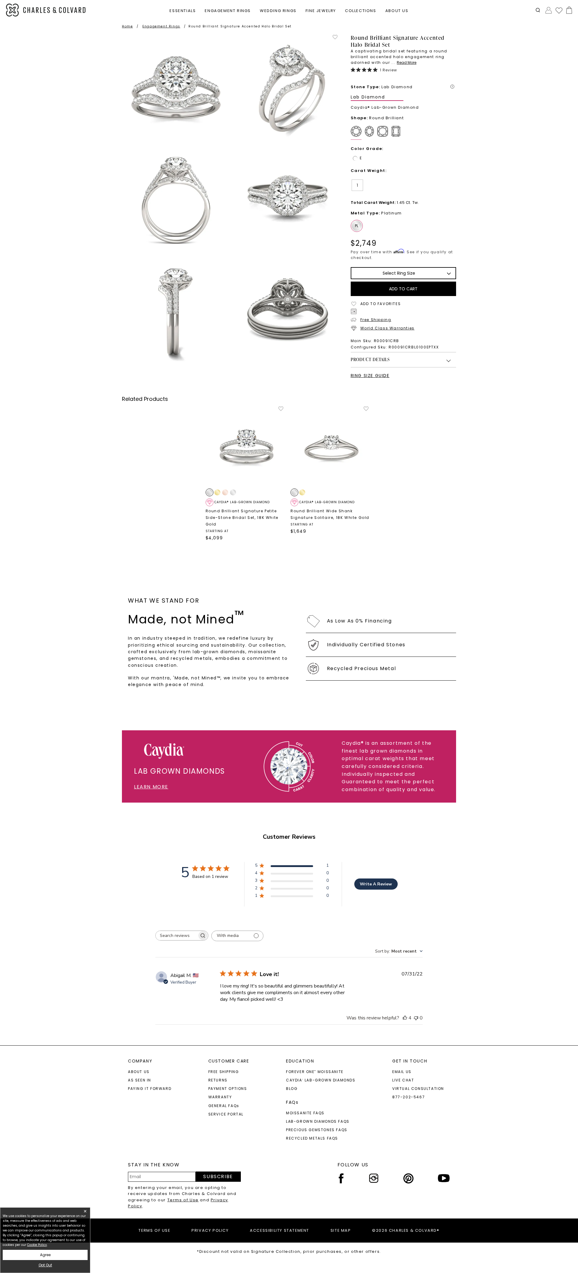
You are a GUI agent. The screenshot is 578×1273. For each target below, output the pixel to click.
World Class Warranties (387, 328)
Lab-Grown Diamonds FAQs (318, 1121)
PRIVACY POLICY (209, 1230)
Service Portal (226, 1114)
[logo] (46, 10)
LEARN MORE (151, 786)
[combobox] (399, 951)
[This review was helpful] (405, 1018)
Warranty (220, 1097)
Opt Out (45, 1265)
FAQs (292, 1102)
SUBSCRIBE (218, 1176)
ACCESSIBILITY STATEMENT (279, 1230)
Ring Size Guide (370, 376)
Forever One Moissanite (314, 1071)
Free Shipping (375, 319)
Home (127, 26)
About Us (139, 1071)
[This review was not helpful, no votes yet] (416, 1018)
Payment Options (227, 1088)
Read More (406, 62)
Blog (291, 1088)
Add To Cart (403, 289)
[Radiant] (397, 133)
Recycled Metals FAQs (312, 1138)
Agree (45, 1254)
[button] (538, 10)
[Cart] (567, 10)
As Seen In (139, 1080)
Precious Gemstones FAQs (316, 1129)
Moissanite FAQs (305, 1112)
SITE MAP (341, 1230)
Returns (218, 1080)
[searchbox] (176, 935)
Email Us (402, 1071)
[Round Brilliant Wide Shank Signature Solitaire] (332, 447)
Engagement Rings (161, 26)
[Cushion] (383, 133)
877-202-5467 (408, 1097)
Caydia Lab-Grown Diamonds (321, 1080)
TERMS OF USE (154, 1230)
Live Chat (403, 1080)
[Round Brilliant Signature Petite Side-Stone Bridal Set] (247, 447)
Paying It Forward (149, 1088)
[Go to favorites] (558, 10)
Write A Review (376, 884)
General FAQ (223, 1105)
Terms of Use (183, 1200)
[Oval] (370, 133)
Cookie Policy (37, 1245)
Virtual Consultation (418, 1088)
